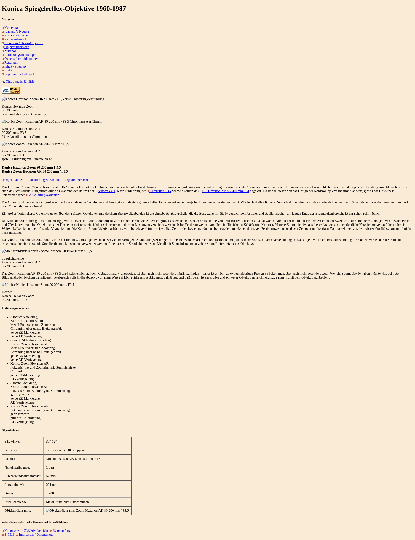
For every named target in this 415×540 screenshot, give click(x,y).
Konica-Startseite (16, 35)
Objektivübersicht (16, 47)
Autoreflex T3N (160, 191)
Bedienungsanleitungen (20, 55)
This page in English (19, 81)
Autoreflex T (106, 191)
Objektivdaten (14, 180)
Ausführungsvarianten (44, 180)
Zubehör (10, 51)
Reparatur (11, 62)
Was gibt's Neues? (16, 31)
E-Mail (9, 534)
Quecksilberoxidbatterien (21, 58)
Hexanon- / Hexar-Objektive (23, 43)
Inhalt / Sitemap (15, 66)
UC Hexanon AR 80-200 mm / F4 (225, 191)
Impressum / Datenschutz (21, 74)
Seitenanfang (62, 530)
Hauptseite (11, 530)
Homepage (11, 27)
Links (8, 70)
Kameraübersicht (15, 39)
